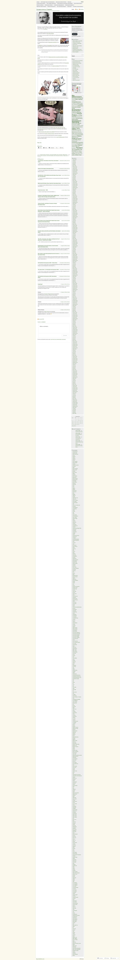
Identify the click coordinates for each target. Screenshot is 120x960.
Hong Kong (74, 653)
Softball (74, 858)
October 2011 (75, 375)
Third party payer (75, 903)
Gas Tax (74, 620)
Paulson (74, 784)
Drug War (74, 564)
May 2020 (74, 250)
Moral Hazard (75, 752)
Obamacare (74, 137)
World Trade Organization (76, 949)
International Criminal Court (77, 676)
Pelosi (73, 786)
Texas (73, 899)
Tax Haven (74, 888)
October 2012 (75, 361)
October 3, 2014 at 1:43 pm (65, 292)
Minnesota (74, 741)
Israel (73, 684)
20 (72, 423)
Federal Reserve (75, 596)
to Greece (52, 33)
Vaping (74, 926)
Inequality (74, 671)
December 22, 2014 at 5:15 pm (65, 269)
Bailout (74, 467)
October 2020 (75, 244)
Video (73, 931)
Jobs (79, 130)
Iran (73, 681)
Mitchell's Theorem (75, 746)
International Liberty (44, 9)
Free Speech (74, 616)
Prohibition (74, 808)
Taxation (79, 148)
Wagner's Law (75, 937)
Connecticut (74, 529)
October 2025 (75, 171)
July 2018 (74, 277)
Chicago (74, 511)
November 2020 (75, 243)
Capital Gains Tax (75, 497)
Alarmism (74, 456)
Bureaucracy (75, 98)
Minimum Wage (75, 740)
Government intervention (77, 119)
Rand (73, 820)
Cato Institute (75, 501)
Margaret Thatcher (75, 727)
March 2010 (74, 398)
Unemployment (76, 152)
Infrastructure (75, 673)
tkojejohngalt (40, 284)
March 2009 (74, 413)
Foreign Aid (74, 610)
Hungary (74, 660)
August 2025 (74, 174)
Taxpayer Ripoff (75, 894)
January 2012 (75, 372)
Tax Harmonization (75, 887)
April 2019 (74, 266)
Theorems (69, 6)
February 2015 (75, 327)
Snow (73, 849)
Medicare (74, 734)
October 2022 (75, 215)
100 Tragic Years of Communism (77, 60)
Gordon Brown (75, 631)
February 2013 (75, 356)
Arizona (74, 460)
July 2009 (74, 408)
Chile (73, 512)
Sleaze (74, 847)
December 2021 (75, 227)
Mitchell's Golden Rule (76, 744)
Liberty (73, 134)
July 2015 (74, 321)
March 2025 (74, 180)
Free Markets (75, 615)
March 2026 (74, 165)
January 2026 (75, 168)
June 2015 (74, 322)
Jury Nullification (75, 700)
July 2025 (74, 175)
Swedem (74, 875)
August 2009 (74, 407)
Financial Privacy (75, 599)
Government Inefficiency (76, 632)
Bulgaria (74, 488)
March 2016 (74, 311)
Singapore (74, 846)
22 (75, 423)
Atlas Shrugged (75, 462)
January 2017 (75, 299)
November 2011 (75, 374)
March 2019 (74, 267)
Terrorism (74, 898)
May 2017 (74, 294)
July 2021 (74, 233)
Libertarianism (80, 133)
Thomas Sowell (75, 904)
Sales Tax (74, 840)
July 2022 (74, 219)
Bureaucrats (80, 98)
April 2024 (74, 193)
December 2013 (75, 344)
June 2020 (74, 249)
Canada (74, 496)
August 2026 (74, 159)
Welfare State (78, 155)
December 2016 (75, 300)
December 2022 (75, 213)
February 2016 (75, 312)
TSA (73, 911)
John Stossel (74, 695)
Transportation (75, 910)
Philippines (74, 789)
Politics (76, 139)
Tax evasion (74, 886)
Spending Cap (75, 865)
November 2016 (75, 301)
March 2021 (74, 238)
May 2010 (74, 396)
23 (77, 423)
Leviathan (74, 711)
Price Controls (75, 803)
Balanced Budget (75, 468)
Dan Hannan (74, 545)
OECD (77, 137)
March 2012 (74, 369)
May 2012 (74, 367)
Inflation (74, 672)
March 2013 (74, 355)
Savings (74, 841)
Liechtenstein (75, 716)
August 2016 (74, 305)
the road (48, 33)
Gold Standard (75, 630)
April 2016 (74, 310)
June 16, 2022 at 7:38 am (66, 183)
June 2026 (74, 162)
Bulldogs (74, 489)
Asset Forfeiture (75, 461)
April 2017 (74, 295)
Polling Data (74, 797)
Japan (73, 688)
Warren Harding (75, 939)
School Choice (75, 842)
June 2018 (74, 278)
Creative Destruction (76, 540)
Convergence (75, 531)
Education (74, 110)
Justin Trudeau (75, 701)
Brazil (73, 485)
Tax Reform (79, 151)
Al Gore (74, 455)
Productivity (74, 807)
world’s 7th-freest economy (49, 133)
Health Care (74, 126)
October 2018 (75, 273)
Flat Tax (78, 115)
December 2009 (75, 402)
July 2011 (74, 379)
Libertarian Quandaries (76, 72)
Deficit (81, 105)
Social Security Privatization (77, 854)
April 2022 (74, 222)
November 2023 (75, 199)
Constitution (74, 103)
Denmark (74, 557)
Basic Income (75, 472)
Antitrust (74, 457)
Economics (47, 154)
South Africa (74, 859)
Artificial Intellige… (78, 430)
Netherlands (74, 757)
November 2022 (75, 214)
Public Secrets (46, 311)
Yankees (74, 951)
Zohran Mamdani (75, 954)
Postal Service (75, 801)
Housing (74, 655)
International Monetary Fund (77, 677)
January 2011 (75, 386)
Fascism (74, 592)
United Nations (75, 920)
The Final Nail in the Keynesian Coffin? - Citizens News (47, 262)
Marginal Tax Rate (75, 728)
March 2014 (74, 340)
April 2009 (74, 412)
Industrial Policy (75, 670)
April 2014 (74, 339)
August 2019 (74, 261)
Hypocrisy (74, 661)
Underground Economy (76, 915)
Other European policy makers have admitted (46, 131)
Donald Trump (75, 562)
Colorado (74, 523)
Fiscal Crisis (74, 113)
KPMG (74, 707)
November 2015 (75, 316)
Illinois (73, 664)
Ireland (74, 682)
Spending (74, 864)
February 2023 (75, 210)
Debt (79, 105)
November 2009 (75, 403)
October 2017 (75, 288)
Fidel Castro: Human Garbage (77, 45)
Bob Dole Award (75, 479)
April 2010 (74, 397)
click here (60, 135)
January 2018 (75, 284)
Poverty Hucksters (51, 6)
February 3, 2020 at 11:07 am (65, 195)
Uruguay (74, 922)
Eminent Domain (75, 576)
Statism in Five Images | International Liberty (46, 168)
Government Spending (53, 154)
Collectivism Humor (41, 3)
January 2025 (75, 182)
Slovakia (74, 848)
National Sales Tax (75, 756)
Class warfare (78, 99)
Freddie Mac (74, 614)
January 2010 (75, 401)
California (73, 99)
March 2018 (74, 282)
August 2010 (74, 392)
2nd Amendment (75, 451)
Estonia (74, 582)
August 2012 (74, 363)
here (54, 127)
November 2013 (75, 345)
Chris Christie (75, 514)
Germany (74, 625)
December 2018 (75, 271)
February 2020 (75, 254)
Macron (74, 724)
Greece (74, 639)
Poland (74, 791)
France (74, 613)
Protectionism (74, 141)
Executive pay (75, 588)
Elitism (73, 574)
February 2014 (75, 341)
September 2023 (75, 202)
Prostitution (74, 812)
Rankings (74, 823)
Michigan (74, 738)
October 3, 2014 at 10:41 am (65, 309)
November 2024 (75, 185)
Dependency (74, 107)
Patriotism (74, 779)
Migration (74, 739)
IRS (73, 683)
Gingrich (74, 626)
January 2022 (75, 226)
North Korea (74, 767)
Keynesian (60, 154)
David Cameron (75, 546)
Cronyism (74, 542)
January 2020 (75, 255)
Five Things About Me (51, 3)
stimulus (73, 146)
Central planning (75, 507)
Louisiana (74, 723)
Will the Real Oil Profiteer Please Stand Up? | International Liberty (49, 183)
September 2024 (75, 187)
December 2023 (75, 198)
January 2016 (75, 313)
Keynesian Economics (59, 155)
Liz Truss (74, 718)
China (73, 513)
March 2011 (74, 384)
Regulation (80, 142)
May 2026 (74, 163)
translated (49, 45)
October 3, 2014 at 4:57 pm (65, 284)
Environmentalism (75, 580)
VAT (81, 153)
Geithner (74, 621)
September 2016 (75, 304)
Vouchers (74, 934)
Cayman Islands (75, 502)
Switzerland (74, 877)
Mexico (74, 735)
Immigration (74, 665)
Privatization (74, 806)
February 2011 (75, 385)
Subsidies (74, 870)
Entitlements (74, 112)
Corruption (80, 104)
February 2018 (75, 283)
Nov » (75, 425)
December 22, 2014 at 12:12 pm (65, 276)
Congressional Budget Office (77, 528)
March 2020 (74, 253)
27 (72, 424)
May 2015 (74, 323)
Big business (74, 477)
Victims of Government (78, 6)
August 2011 (74, 378)
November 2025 (75, 170)
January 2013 (75, 357)
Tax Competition (76, 149)
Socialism (78, 143)
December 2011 (75, 373)
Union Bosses (75, 917)
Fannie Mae (74, 591)
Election (74, 573)
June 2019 (74, 264)
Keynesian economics (52, 42)
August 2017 (74, 290)
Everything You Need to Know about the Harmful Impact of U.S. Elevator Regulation (77, 50)
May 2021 (74, 236)
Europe (79, 112)
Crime (73, 105)
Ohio (73, 773)
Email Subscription (76, 26)
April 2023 (74, 208)
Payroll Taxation (75, 785)
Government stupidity (76, 123)
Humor (58, 154)
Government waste (75, 125)
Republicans (74, 830)
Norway (74, 768)
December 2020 (75, 242)
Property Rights (75, 809)
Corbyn (74, 534)
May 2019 (74, 265)
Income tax (74, 666)
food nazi (74, 608)
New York (74, 761)
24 (78, 423)
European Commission (76, 586)
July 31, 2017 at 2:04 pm (66, 210)
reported (40, 45)
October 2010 (75, 390)
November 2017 (75, 287)
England (78, 110)
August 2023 (74, 203)
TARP (73, 881)
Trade (73, 152)
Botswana (74, 483)
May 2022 (74, 221)
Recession (74, 825)
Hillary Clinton (75, 650)
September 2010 (75, 391)
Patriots (74, 780)
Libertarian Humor (75, 71)
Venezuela (74, 928)
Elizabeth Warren (75, 575)
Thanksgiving (75, 900)
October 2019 (75, 259)
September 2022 (75, 216)
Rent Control (74, 829)
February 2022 (75, 225)
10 (78, 420)
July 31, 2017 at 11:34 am (66, 220)
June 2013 (74, 351)
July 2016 (74, 306)
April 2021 (74, 237)
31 (78, 424)
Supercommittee (75, 871)
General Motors (75, 622)
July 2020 (74, 248)
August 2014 (74, 334)
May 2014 (74, 338)
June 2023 (74, 205)
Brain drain (74, 484)
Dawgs (74, 547)
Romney (74, 835)
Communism (74, 100)
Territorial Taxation (75, 897)
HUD (73, 656)
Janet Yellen (74, 687)
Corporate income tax (76, 535)
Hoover (74, 654)
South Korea (74, 860)
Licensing (74, 715)
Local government (77, 134)
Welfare (74, 944)
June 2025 (74, 176)
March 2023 (74, 209)
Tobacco (74, 905)
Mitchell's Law (75, 745)
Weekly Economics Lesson (77, 943)
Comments (81, 9)
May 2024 (74, 192)
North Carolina (75, 766)
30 (77, 424)
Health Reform (80, 126)
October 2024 (75, 186)
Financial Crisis (75, 598)
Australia (74, 463)
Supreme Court (75, 874)
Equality (74, 581)
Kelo (73, 704)
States (76, 145)
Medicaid (74, 733)
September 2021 (75, 231)
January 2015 (75, 328)
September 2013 (75, 347)
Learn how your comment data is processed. (58, 339)
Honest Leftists (75, 70)
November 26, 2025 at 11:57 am (65, 160)
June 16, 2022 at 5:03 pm (66, 175)
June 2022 (74, 220)
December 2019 (75, 256)
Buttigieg (74, 494)
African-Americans (75, 454)
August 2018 (74, 276)
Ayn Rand (74, 466)
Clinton (74, 519)
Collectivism (74, 522)
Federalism (74, 597)
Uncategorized (75, 914)
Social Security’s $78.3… (79, 431)
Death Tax (74, 548)
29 (75, 424)
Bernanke (74, 474)
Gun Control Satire (78, 3)
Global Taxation (75, 627)
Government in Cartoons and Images (64, 3)
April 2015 (74, 324)
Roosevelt (74, 836)
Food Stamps (75, 609)
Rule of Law (74, 837)
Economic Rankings (76, 568)
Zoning (74, 955)
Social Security (75, 853)
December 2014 (75, 329)
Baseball (74, 471)
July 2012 (74, 364)
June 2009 (74, 409)
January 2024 (75, 197)
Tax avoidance (75, 882)
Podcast (74, 790)
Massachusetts (75, 730)
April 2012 (74, 368)
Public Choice (75, 814)
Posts (77, 9)
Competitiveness (76, 102)
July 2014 (74, 335)
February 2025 (75, 181)
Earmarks (74, 565)
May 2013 (74, 352)
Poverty (74, 802)
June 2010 (74, 395)
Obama (79, 136)
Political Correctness (76, 792)
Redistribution (75, 142)
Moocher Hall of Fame (41, 6)
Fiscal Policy (74, 603)
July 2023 (74, 204)
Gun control (80, 125)
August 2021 (74, 232)
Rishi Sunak (74, 831)
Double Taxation (75, 563)
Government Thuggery (76, 124)
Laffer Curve (74, 133)
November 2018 (75, 272)
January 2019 (75, 270)
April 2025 (74, 179)
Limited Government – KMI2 (43, 190)
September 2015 (75, 318)
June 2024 (74, 191)
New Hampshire (75, 758)
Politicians (74, 795)
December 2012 (75, 358)
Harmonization (75, 644)
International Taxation (76, 678)
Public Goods (75, 815)
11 (80, 420)
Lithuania (74, 717)
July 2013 (74, 350)
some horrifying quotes (60, 137)
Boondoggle (74, 480)
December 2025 (75, 169)
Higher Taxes (76, 128)
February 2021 (75, 239)
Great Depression (75, 638)
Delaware (74, 553)
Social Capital (75, 852)
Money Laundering (75, 751)
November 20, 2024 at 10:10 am (65, 168)
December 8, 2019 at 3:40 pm (65, 203)
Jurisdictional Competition (76, 699)
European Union (75, 587)
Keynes (74, 705)
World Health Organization (76, 948)
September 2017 (75, 289)
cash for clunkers (75, 500)
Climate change (75, 518)
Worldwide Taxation (75, 950)
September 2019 (75, 260)
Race (73, 818)
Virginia (74, 933)
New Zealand (75, 762)
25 (80, 423)
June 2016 (74, 307)
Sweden (74, 876)
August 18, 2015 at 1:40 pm (65, 245)
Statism (80, 145)
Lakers (74, 710)
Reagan (74, 824)
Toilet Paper (74, 908)
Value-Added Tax (78, 153)
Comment (65, 335)
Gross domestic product (76, 642)
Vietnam (74, 932)
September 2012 (75, 362)
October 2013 (75, 346)
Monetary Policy (75, 750)
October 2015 (75, 317)
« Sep (73, 425)
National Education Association (77, 755)
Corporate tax (75, 104)
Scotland (74, 843)
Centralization (75, 508)
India (73, 667)
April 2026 (74, 164)
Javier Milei (74, 689)
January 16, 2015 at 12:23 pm (65, 253)
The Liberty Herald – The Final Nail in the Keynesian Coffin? (48, 269)
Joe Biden (74, 694)
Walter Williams (75, 938)
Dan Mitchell (45, 29)
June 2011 (74, 380)
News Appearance (75, 763)
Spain (73, 863)
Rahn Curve (74, 819)
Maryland (74, 729)
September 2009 (75, 406)
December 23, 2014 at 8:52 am (65, 262)
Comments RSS (41, 319)
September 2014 (75, 333)
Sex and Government (61, 6)
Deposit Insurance (75, 559)
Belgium (74, 473)
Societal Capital (75, 857)
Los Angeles (74, 722)
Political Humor (65, 154)
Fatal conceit (74, 593)
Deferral (74, 551)
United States (75, 921)
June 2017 (74, 293)
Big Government (42, 154)
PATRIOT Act (75, 778)
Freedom (74, 619)
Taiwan (74, 880)
